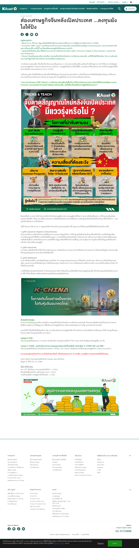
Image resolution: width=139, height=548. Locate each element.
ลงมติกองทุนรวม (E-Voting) (16, 480)
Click (55, 369)
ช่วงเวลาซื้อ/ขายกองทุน (14, 496)
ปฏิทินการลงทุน (12, 470)
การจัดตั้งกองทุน (56, 470)
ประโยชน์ (54, 462)
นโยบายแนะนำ (34, 465)
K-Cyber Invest (35, 499)
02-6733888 (123, 531)
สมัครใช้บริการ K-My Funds (16, 493)
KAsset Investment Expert (83, 475)
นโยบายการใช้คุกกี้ (59, 543)
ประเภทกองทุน (56, 465)
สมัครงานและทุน (79, 473)
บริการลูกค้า (100, 2)
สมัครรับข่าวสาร (56, 506)
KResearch (100, 462)
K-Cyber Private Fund (37, 501)
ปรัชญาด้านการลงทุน (80, 467)
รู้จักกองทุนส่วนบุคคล (36, 460)
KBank (99, 460)
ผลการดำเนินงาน (12, 462)
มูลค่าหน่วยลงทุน (12, 460)
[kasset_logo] (9, 9)
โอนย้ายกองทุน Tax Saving (15, 499)
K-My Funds (34, 493)
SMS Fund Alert (35, 507)
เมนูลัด (124, 2)
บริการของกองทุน (57, 467)
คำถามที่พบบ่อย (34, 467)
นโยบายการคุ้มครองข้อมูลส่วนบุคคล (60, 534)
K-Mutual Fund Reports (37, 509)
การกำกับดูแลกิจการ (80, 470)
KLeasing (100, 467)
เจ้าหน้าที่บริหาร (79, 462)
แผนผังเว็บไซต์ (85, 534)
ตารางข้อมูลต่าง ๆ (13, 473)
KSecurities (100, 465)
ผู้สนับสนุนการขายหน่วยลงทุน (60, 514)
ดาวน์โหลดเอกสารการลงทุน (15, 475)
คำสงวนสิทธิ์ (75, 534)
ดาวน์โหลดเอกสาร (13, 501)
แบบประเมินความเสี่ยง (58, 509)
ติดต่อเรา (128, 525)
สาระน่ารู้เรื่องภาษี (57, 499)
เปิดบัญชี (92, 2)
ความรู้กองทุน (56, 496)
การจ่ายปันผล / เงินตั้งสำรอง (16, 467)
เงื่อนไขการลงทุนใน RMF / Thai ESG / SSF (61, 502)
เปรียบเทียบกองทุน (13, 465)
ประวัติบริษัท (78, 460)
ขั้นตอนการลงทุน (34, 462)
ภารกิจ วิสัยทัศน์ (79, 465)
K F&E (99, 470)
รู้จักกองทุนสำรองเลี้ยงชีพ (59, 460)
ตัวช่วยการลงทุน (113, 2)
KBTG (98, 473)
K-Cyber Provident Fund (38, 504)
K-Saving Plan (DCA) (14, 478)
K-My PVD (33, 496)
